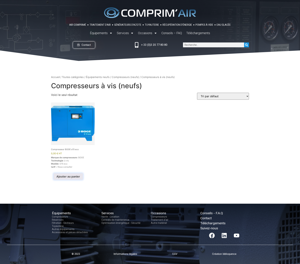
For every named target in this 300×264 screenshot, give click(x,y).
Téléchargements (198, 33)
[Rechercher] (246, 44)
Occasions (145, 33)
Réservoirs (58, 219)
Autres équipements (63, 229)
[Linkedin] (224, 235)
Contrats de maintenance (115, 219)
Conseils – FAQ (171, 33)
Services (123, 33)
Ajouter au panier (68, 176)
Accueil (55, 77)
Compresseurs (60, 216)
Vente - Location (110, 216)
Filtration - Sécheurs (63, 223)
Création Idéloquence (224, 254)
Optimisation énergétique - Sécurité (120, 223)
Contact (206, 218)
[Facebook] (212, 235)
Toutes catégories (73, 77)
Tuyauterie (58, 226)
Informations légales (125, 254)
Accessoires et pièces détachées (70, 232)
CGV (174, 254)
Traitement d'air (159, 219)
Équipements (99, 33)
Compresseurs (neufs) (125, 77)
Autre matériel (159, 223)
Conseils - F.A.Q (211, 213)
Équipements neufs (98, 77)
